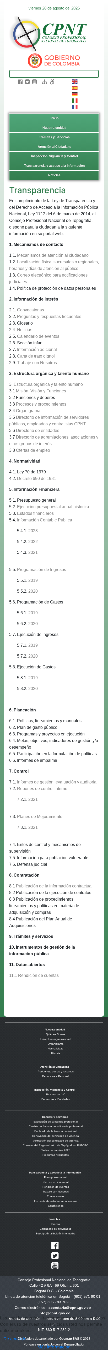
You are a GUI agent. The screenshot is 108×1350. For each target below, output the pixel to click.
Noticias (54, 175)
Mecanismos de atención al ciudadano (53, 255)
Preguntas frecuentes (55, 1154)
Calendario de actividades (55, 1228)
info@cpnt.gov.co (55, 1313)
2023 (33, 531)
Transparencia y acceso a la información (54, 166)
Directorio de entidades (37, 430)
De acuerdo (14, 1338)
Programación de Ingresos (41, 569)
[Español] (75, 87)
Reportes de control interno (42, 788)
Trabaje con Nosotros (37, 362)
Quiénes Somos (55, 1034)
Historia (55, 1053)
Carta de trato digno (35, 356)
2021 (33, 552)
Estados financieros (35, 513)
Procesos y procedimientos (41, 404)
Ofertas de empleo (33, 450)
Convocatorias (30, 310)
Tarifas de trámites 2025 (55, 1150)
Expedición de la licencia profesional (56, 1121)
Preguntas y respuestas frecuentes (49, 316)
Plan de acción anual (55, 1182)
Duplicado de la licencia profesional (55, 1131)
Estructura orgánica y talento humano (48, 384)
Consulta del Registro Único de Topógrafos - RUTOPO (55, 1145)
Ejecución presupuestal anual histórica (53, 507)
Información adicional (37, 349)
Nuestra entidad (54, 128)
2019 (33, 580)
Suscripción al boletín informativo (55, 1233)
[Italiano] (75, 100)
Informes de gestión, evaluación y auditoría (56, 782)
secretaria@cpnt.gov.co (69, 1307)
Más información (54, 1346)
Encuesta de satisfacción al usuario (55, 1201)
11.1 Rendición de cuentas (34, 975)
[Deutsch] (75, 93)
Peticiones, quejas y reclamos (56, 1071)
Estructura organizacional (55, 1039)
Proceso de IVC (55, 1094)
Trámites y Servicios (54, 137)
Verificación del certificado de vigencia (56, 1140)
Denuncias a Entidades (55, 1099)
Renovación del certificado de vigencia (55, 1135)
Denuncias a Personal (55, 1076)
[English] (75, 81)
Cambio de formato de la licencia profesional (56, 1126)
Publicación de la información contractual (54, 886)
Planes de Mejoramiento (39, 816)
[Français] (75, 106)
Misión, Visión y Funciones (40, 391)
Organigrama (28, 410)
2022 (33, 541)
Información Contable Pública (44, 520)
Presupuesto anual (55, 1177)
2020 (33, 591)
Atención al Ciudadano (54, 147)
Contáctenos (55, 1205)
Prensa (55, 1224)
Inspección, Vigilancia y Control (54, 156)
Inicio (54, 118)
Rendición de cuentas (55, 1186)
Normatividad (55, 1048)
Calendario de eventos (38, 336)
